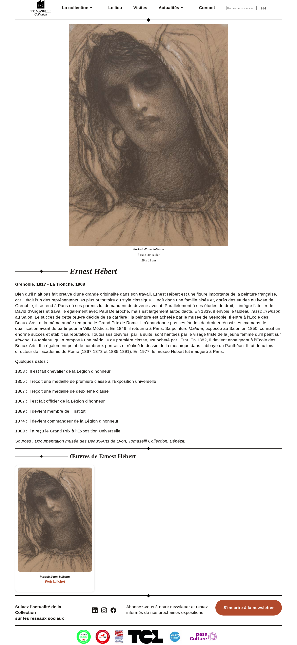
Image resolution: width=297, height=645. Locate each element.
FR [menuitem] (263, 8)
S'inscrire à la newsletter (248, 607)
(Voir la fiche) (55, 581)
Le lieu (115, 7)
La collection (75, 7)
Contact (207, 7)
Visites (140, 7)
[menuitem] (263, 7)
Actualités (169, 7)
